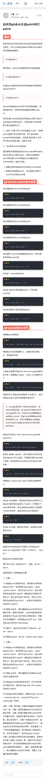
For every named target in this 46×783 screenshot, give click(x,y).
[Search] (25, 3)
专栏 (17, 3)
